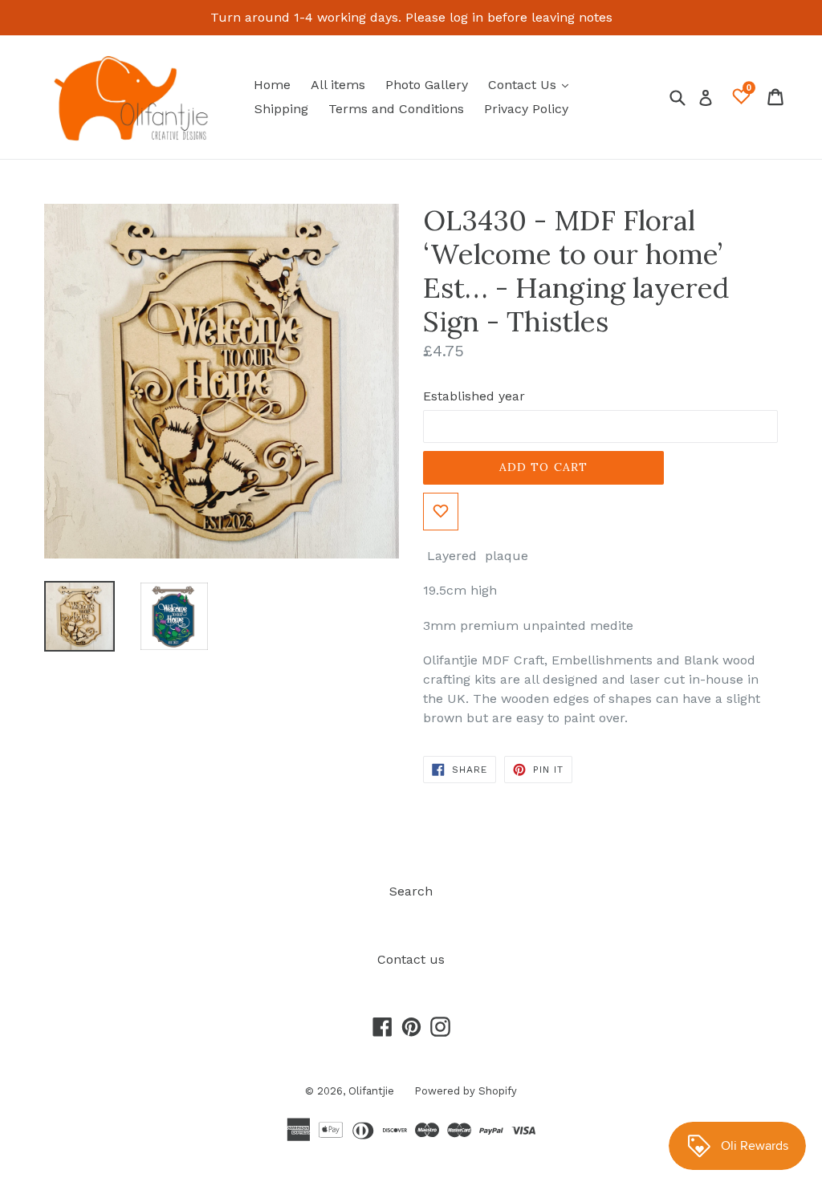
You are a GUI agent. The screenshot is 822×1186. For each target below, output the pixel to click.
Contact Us (532, 84)
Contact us (411, 959)
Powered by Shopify (465, 1091)
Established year (474, 396)
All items (338, 84)
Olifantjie (371, 1091)
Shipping (281, 108)
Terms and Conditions (396, 108)
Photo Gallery (426, 84)
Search (411, 891)
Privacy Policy (526, 108)
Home (272, 84)
